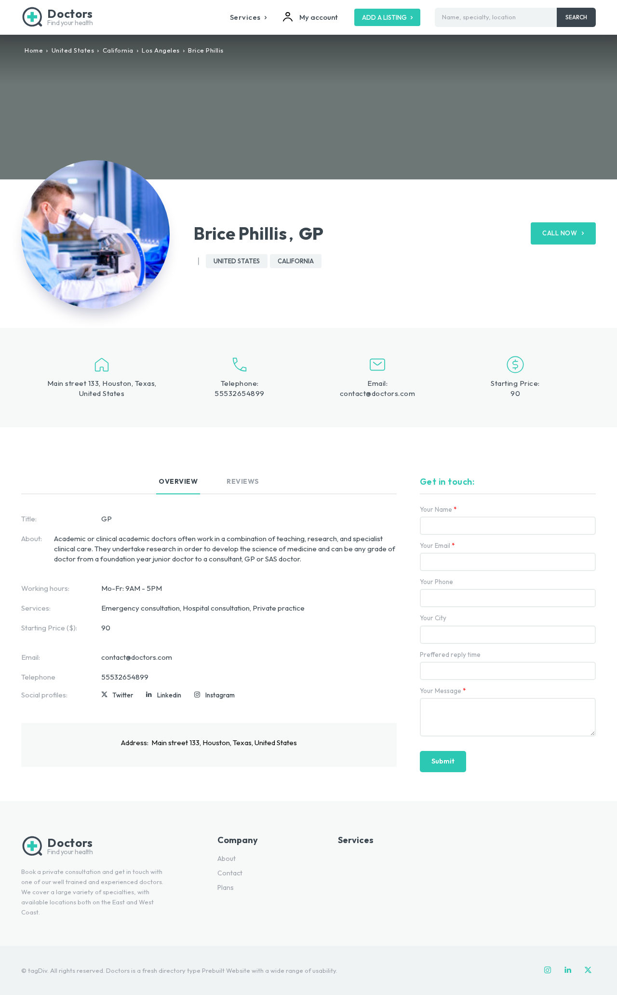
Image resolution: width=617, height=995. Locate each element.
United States (73, 50)
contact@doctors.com (378, 393)
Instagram (220, 695)
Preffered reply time (450, 655)
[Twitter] (104, 695)
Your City (433, 618)
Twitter (122, 695)
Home (34, 50)
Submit (443, 761)
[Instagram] (197, 695)
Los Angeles (161, 50)
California (118, 50)
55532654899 (240, 393)
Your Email (437, 546)
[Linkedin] (149, 695)
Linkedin (169, 695)
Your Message (443, 691)
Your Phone (436, 582)
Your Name (438, 509)
